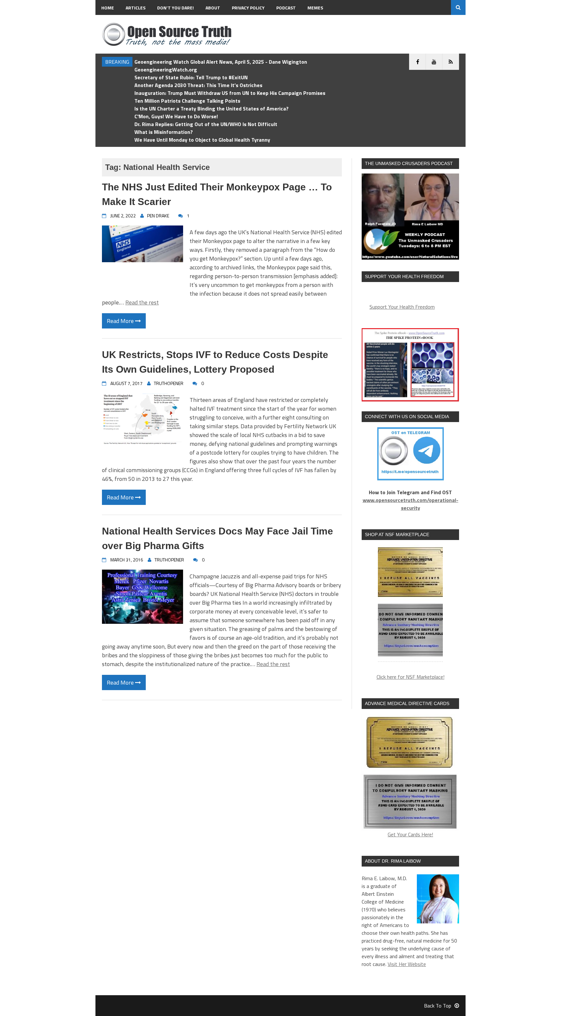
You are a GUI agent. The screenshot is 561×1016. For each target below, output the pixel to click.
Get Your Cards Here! (410, 834)
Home (107, 7)
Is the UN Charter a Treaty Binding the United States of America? (211, 108)
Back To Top (437, 1006)
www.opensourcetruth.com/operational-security (410, 504)
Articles (135, 7)
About (213, 7)
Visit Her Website (407, 964)
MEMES (315, 7)
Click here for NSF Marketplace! (410, 677)
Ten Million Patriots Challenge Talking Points (187, 101)
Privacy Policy (248, 7)
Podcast (286, 7)
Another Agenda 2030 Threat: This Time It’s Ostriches (198, 85)
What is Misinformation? (163, 132)
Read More (121, 320)
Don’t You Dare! (175, 7)
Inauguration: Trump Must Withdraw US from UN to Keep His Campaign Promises (229, 93)
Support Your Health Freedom (402, 307)
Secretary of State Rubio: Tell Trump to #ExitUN (191, 77)
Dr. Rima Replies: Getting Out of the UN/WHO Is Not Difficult (205, 124)
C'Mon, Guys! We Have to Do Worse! (176, 116)
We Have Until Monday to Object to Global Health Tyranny (202, 140)
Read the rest (142, 302)
